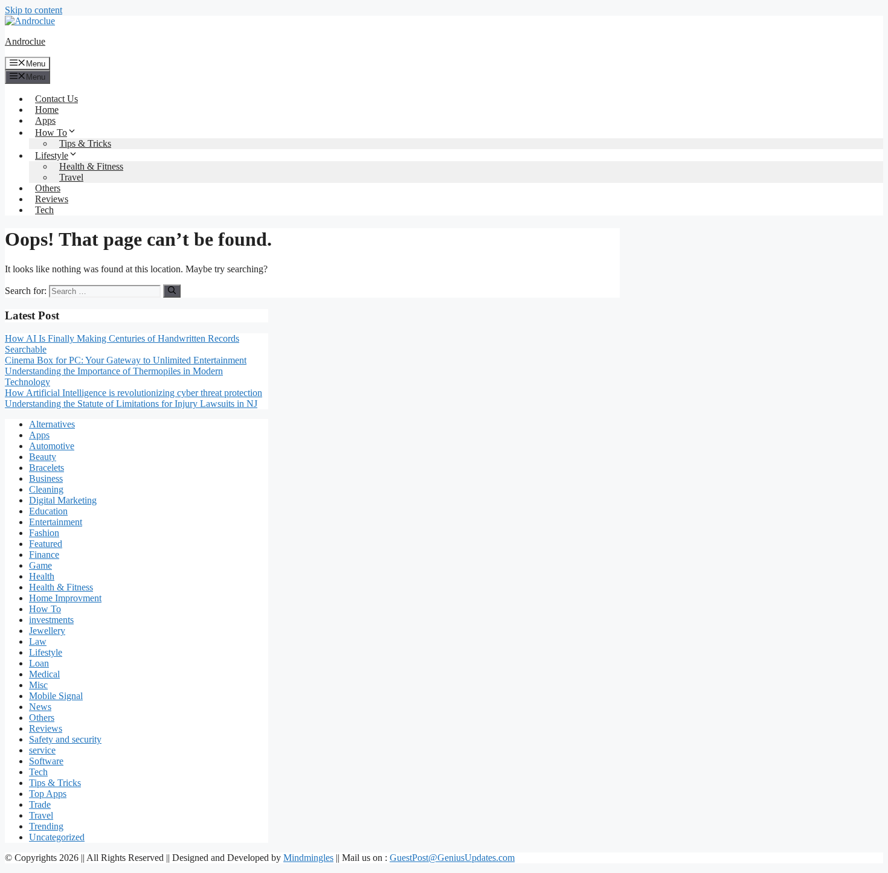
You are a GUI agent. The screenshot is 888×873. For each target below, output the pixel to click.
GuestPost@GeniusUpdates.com (452, 857)
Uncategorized (57, 837)
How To (51, 132)
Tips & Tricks (85, 143)
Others (47, 188)
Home (47, 109)
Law (38, 641)
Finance (44, 554)
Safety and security (65, 739)
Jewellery (47, 630)
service (42, 750)
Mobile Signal (56, 696)
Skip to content (33, 10)
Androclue (25, 41)
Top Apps (47, 793)
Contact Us (56, 99)
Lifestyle (51, 155)
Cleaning (46, 489)
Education (48, 511)
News (40, 707)
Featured (45, 544)
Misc (38, 685)
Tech (44, 210)
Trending (46, 826)
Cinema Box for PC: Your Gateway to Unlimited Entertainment (125, 360)
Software (46, 761)
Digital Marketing (63, 500)
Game (40, 565)
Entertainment (55, 522)
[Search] (172, 291)
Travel (71, 177)
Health (41, 576)
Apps (45, 120)
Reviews (51, 199)
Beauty (42, 457)
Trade (40, 804)
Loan (39, 663)
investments (51, 620)
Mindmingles (308, 857)
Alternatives (52, 424)
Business (46, 478)
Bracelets (46, 467)
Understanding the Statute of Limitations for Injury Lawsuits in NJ (131, 403)
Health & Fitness (91, 166)
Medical (44, 674)
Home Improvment (65, 598)
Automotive (51, 446)
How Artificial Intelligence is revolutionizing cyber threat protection (133, 393)
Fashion (44, 533)
